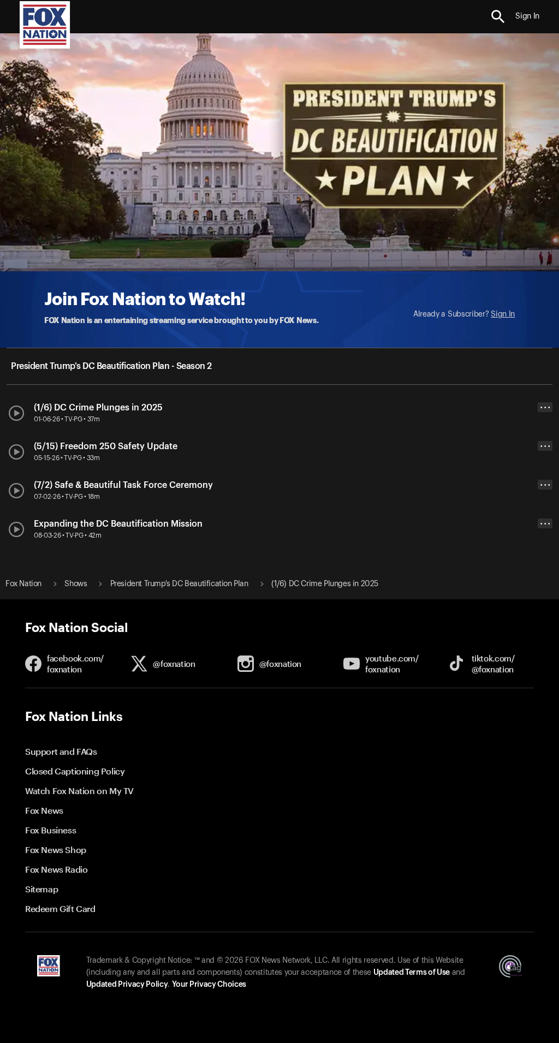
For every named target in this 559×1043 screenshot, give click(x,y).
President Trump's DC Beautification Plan (179, 584)
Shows (75, 584)
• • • (545, 407)
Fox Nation (23, 584)
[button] (498, 17)
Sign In (503, 314)
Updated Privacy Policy (127, 984)
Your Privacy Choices (209, 984)
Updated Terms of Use (411, 972)
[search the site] (498, 17)
